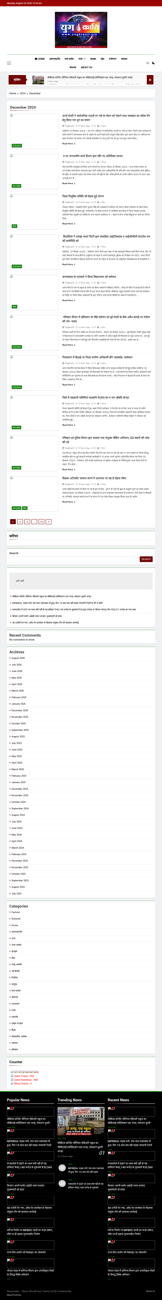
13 (41, 522)
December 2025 (20, 710)
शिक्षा (14, 226)
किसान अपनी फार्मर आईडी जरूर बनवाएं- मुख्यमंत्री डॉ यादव (37, 616)
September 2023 (20, 880)
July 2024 (17, 821)
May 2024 (17, 834)
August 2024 (18, 815)
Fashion (17, 145)
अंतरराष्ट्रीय (54, 58)
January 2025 (18, 782)
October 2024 (19, 802)
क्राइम (93, 58)
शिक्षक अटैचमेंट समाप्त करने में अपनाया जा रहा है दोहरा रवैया (94, 478)
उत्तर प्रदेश (16, 945)
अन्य (13, 938)
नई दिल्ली (15, 971)
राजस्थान (15, 1003)
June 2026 (17, 671)
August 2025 (18, 736)
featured (16, 918)
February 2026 (19, 697)
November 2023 (20, 867)
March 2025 (18, 769)
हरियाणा (15, 1049)
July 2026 (17, 664)
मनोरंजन (112, 58)
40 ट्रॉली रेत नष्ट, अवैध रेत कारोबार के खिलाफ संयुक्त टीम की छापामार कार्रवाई (45, 622)
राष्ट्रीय (15, 1016)
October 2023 (19, 873)
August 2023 (18, 887)
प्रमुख (14, 984)
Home (41, 58)
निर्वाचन (15, 977)
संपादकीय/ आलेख (19, 1036)
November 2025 (20, 717)
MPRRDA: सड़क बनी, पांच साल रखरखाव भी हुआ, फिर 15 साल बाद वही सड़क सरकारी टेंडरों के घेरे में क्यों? (57, 603)
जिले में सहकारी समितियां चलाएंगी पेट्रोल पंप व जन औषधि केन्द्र (95, 397)
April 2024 (17, 841)
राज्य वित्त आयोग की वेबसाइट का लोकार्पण (26, 1252)
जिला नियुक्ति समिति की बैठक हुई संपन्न (83, 196)
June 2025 (17, 749)
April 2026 (17, 684)
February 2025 (19, 775)
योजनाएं (73, 67)
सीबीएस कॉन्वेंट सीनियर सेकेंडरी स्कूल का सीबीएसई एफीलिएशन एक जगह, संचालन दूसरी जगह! (89, 77)
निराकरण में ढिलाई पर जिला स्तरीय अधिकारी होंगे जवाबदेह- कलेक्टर (97, 357)
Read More (67, 143)
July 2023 (17, 893)
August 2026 (18, 658)
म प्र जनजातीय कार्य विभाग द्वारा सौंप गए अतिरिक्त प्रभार (92, 156)
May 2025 (17, 756)
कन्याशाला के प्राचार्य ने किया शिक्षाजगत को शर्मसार (89, 277)
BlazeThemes (14, 1295)
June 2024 (17, 828)
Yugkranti (69, 125)
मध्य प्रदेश (69, 58)
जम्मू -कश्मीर (17, 964)
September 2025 (20, 730)
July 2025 (17, 743)
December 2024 (20, 789)
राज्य (80, 58)
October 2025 (19, 723)
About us (86, 67)
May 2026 (17, 677)
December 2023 (20, 860)
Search (13, 553)
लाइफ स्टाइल (17, 1023)
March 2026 (18, 690)
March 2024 (18, 847)
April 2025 (17, 762)
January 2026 (18, 703)
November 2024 (20, 795)
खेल (102, 58)
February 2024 (19, 854)
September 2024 (20, 808)
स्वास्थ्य (124, 58)
